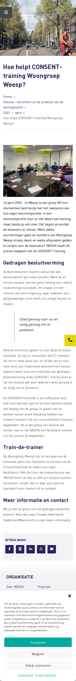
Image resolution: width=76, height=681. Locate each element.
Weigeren (38, 654)
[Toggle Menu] (6, 12)
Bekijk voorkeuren (38, 665)
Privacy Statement (45, 675)
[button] (70, 596)
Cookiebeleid (25, 675)
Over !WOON (14, 587)
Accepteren (38, 642)
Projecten (44, 587)
